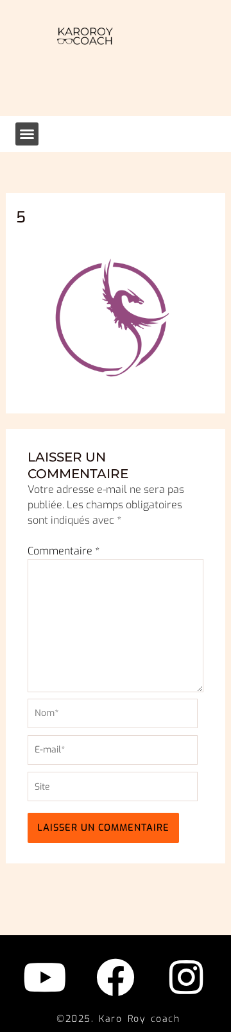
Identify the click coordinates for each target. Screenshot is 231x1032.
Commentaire (63, 551)
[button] (26, 134)
